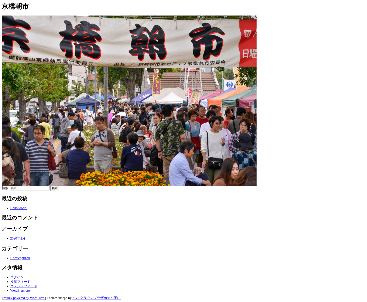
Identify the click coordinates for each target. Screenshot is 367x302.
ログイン (17, 277)
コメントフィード (23, 286)
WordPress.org (20, 290)
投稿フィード (20, 282)
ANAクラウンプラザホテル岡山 (96, 298)
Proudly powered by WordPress (23, 298)
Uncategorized (20, 258)
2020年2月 (17, 238)
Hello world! (18, 208)
